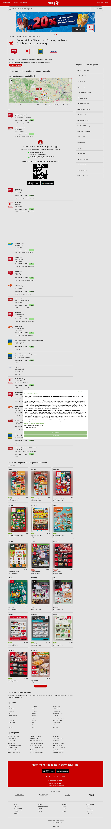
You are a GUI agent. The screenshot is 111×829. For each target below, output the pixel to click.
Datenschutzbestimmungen (80, 391)
